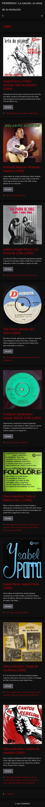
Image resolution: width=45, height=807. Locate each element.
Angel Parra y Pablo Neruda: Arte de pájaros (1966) (20, 84)
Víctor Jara (7, 530)
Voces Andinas (17, 530)
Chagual (12, 692)
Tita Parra (37, 357)
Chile (20, 113)
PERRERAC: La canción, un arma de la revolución (22, 6)
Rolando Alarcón (19, 195)
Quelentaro (24, 442)
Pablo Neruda (33, 113)
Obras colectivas (9, 783)
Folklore (25, 524)
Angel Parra (14, 113)
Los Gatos (18, 527)
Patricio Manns (33, 527)
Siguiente (12, 794)
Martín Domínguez (15, 780)
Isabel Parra (27, 275)
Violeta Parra (7, 360)
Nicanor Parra (33, 780)
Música (25, 113)
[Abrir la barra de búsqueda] (3, 16)
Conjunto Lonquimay (21, 777)
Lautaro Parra (25, 692)
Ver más (8, 107)
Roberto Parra (24, 695)
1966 (7, 113)
